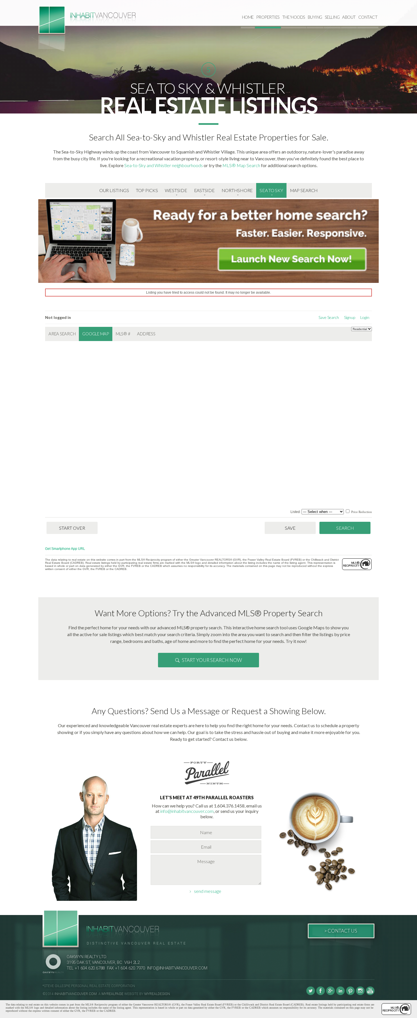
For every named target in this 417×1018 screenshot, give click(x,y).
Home (248, 17)
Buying (315, 17)
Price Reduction (361, 512)
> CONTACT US (340, 931)
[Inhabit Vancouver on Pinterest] (350, 994)
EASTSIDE (204, 190)
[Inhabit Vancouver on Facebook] (320, 994)
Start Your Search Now (212, 660)
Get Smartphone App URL (65, 549)
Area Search (62, 333)
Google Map (95, 333)
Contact (368, 17)
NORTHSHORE (237, 190)
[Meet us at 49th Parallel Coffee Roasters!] (207, 785)
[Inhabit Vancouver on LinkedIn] (340, 994)
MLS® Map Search (241, 165)
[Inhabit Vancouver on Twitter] (310, 994)
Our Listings (114, 190)
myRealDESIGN (157, 994)
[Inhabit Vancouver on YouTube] (370, 994)
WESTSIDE (176, 190)
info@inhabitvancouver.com (187, 811)
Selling (332, 17)
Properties (268, 17)
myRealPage (112, 994)
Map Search (304, 190)
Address (146, 333)
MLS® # (123, 333)
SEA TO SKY (271, 190)
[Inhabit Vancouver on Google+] (330, 994)
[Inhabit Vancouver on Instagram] (360, 994)
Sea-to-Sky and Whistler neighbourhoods (163, 165)
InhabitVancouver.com (75, 994)
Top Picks (147, 190)
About (349, 17)
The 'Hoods (293, 17)
